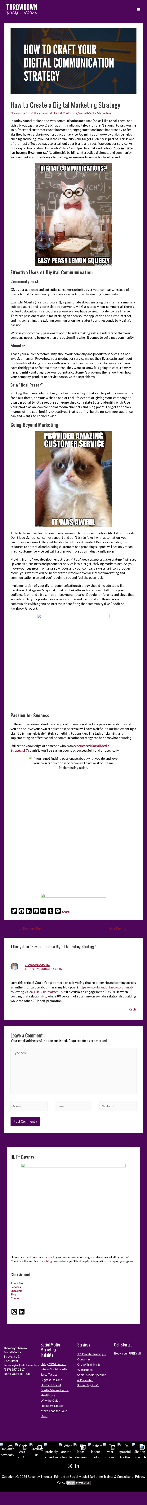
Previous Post (31, 928)
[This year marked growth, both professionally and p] (110, 1450)
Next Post (118, 928)
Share (65, 911)
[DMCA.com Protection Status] (79, 1482)
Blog (13, 1294)
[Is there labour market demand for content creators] (95, 1450)
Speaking (16, 1290)
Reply (132, 1009)
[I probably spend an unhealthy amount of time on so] (51, 1450)
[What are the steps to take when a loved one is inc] (66, 1450)
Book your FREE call (17, 1373)
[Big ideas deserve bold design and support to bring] (81, 1450)
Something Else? (88, 1385)
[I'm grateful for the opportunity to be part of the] (125, 1450)
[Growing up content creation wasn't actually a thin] (36, 1450)
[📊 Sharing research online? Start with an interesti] (139, 1450)
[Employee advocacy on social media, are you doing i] (7, 1450)
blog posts (53, 1261)
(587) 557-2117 (14, 1369)
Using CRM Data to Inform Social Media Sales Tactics (54, 1369)
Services (16, 1286)
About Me (17, 1283)
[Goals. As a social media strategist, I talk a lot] (22, 1450)
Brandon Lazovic (37, 964)
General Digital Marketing (59, 113)
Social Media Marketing (94, 113)
